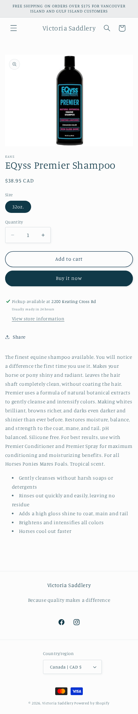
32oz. (18, 206)
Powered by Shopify (91, 703)
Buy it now (69, 278)
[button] (13, 28)
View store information (38, 318)
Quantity (14, 221)
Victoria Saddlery (57, 703)
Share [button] (19, 337)
